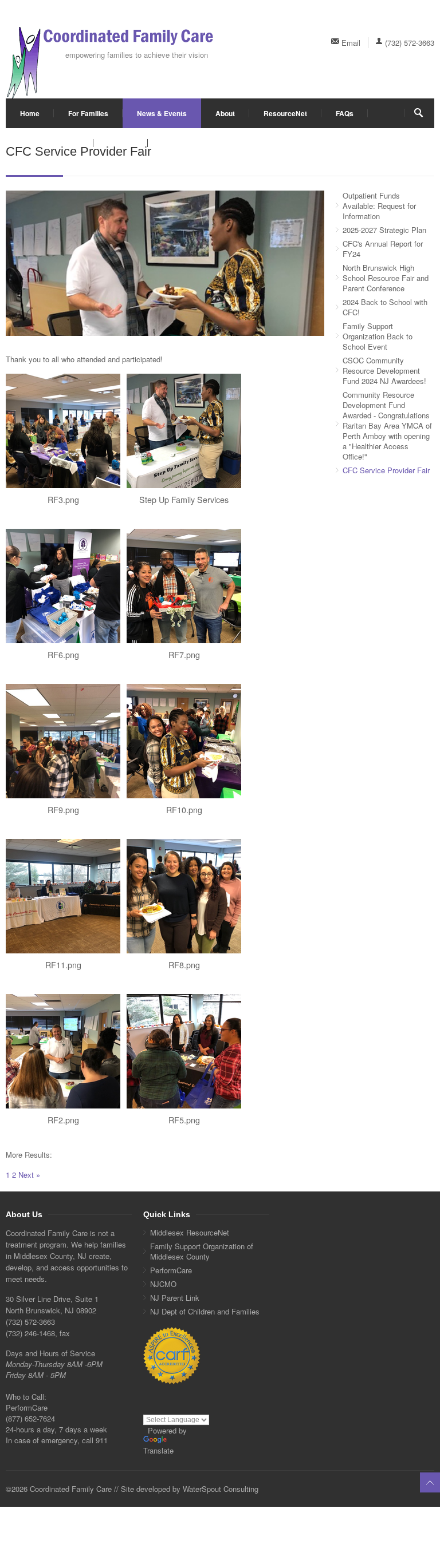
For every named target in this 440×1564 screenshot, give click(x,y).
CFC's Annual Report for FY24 (383, 248)
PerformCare (171, 1270)
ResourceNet (285, 113)
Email (350, 42)
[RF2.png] (63, 1051)
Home (30, 113)
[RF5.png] (184, 1051)
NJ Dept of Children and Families (205, 1311)
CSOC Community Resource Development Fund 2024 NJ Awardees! (384, 370)
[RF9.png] (63, 741)
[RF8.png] (184, 896)
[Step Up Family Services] (184, 431)
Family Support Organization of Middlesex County (201, 1251)
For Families (88, 113)
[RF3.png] (63, 431)
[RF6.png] (63, 586)
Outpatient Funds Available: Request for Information (379, 205)
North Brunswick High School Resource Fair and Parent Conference (386, 278)
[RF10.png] (184, 741)
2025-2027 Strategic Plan (384, 229)
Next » (29, 1174)
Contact (120, 143)
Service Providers (49, 143)
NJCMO (163, 1283)
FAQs (344, 113)
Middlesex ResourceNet (189, 1232)
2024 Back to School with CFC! (385, 307)
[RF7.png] (184, 586)
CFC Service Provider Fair (386, 470)
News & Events (162, 113)
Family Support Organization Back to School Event (377, 336)
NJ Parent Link (174, 1297)
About (225, 113)
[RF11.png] (63, 896)
